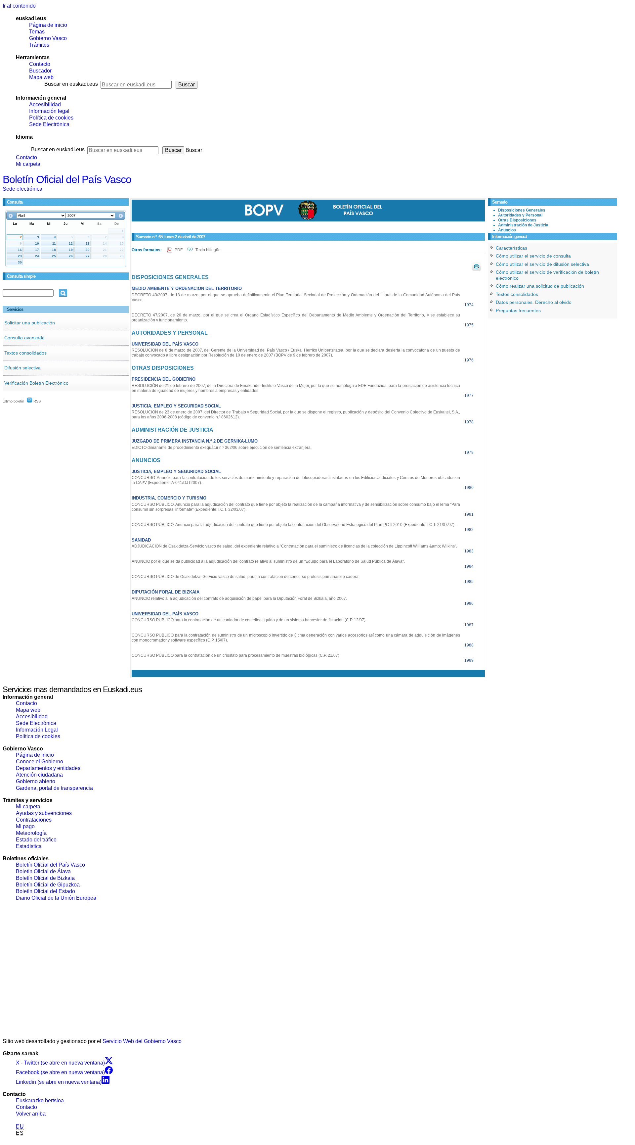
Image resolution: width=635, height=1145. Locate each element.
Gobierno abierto (35, 781)
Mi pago (25, 826)
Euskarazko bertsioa (40, 1100)
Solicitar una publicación (29, 322)
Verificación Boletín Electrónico (36, 383)
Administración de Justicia (523, 225)
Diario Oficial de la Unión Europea (56, 898)
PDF (179, 250)
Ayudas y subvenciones (44, 813)
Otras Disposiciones (517, 220)
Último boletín (13, 401)
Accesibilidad (45, 104)
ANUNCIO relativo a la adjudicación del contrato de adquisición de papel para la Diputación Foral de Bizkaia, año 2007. (239, 598)
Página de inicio (48, 25)
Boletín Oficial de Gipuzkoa (48, 884)
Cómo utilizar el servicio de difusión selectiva (542, 264)
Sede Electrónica (49, 124)
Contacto (39, 64)
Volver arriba (31, 1114)
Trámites (39, 45)
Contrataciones (34, 820)
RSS (36, 401)
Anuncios (507, 230)
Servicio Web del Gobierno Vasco (142, 1041)
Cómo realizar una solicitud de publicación (540, 286)
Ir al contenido (19, 6)
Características (511, 248)
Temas (37, 31)
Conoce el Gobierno (39, 761)
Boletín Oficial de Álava (43, 871)
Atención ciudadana (39, 775)
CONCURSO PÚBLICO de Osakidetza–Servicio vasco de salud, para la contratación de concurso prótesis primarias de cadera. (246, 576)
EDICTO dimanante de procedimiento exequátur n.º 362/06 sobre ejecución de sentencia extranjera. (222, 447)
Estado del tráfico (36, 839)
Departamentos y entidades (48, 768)
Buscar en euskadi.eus (71, 84)
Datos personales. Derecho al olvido (534, 302)
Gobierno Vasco (48, 38)
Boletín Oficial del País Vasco (67, 179)
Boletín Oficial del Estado (45, 891)
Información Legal (37, 730)
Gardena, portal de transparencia (54, 788)
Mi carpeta (28, 164)
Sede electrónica (22, 189)
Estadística (29, 846)
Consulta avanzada (24, 337)
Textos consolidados (25, 353)
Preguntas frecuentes (518, 310)
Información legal (49, 111)
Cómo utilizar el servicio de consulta (533, 256)
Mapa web (41, 77)
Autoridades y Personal (520, 215)
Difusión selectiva (22, 367)
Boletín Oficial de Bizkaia (45, 878)
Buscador (40, 70)
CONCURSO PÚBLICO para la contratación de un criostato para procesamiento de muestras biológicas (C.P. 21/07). (236, 655)
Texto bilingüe (208, 250)
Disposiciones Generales (521, 210)
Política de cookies (51, 117)
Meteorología (31, 833)
